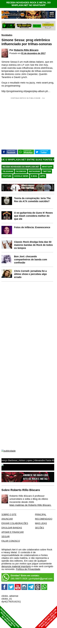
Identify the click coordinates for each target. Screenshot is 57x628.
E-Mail (34, 176)
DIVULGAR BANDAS (11, 527)
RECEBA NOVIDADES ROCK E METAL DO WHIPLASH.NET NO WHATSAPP (28, 4)
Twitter (47, 171)
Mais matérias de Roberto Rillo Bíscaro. (30, 505)
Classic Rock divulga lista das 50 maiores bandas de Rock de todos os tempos (33, 245)
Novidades (6, 35)
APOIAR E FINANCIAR (12, 532)
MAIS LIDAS (41, 523)
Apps (42, 176)
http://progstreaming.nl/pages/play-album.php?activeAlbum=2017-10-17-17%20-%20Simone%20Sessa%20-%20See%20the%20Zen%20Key (26, 91)
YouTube (7, 176)
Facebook (21, 171)
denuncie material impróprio (16, 566)
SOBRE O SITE (8, 514)
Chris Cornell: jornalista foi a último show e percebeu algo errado (30, 274)
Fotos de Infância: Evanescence (32, 227)
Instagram (34, 171)
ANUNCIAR (7, 519)
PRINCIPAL (40, 514)
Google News (21, 176)
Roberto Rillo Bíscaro (26, 50)
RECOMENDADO (43, 519)
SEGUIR (5, 536)
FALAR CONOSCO (10, 541)
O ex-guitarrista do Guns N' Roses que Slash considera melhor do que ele (33, 215)
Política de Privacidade (28, 569)
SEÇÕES (39, 527)
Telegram (8, 171)
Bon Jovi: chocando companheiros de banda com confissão (30, 259)
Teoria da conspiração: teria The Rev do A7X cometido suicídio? (32, 200)
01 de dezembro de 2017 (33, 53)
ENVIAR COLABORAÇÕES (14, 523)
